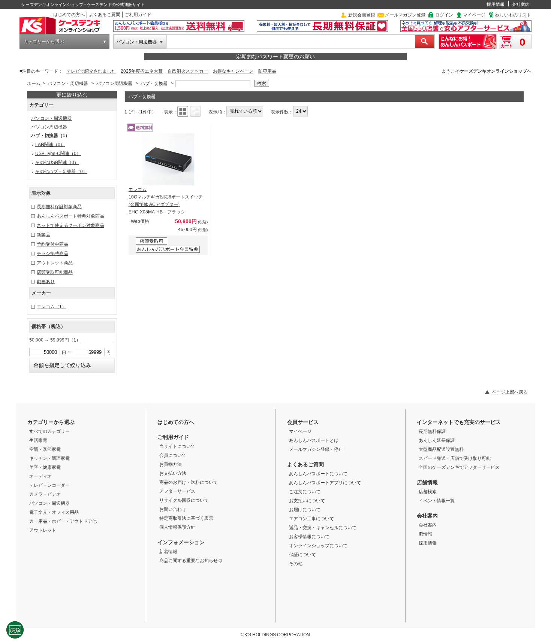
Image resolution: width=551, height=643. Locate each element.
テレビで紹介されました (91, 71)
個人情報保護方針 (177, 527)
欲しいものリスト (513, 15)
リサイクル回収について (184, 500)
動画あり (46, 281)
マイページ (474, 15)
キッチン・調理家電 (49, 458)
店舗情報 (427, 482)
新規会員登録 (361, 15)
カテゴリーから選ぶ (44, 41)
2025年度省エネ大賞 (142, 71)
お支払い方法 (172, 473)
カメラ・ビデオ (45, 494)
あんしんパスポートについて (318, 473)
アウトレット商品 (55, 263)
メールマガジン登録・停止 (316, 449)
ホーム (33, 83)
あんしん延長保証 (437, 440)
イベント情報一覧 (437, 500)
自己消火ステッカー (188, 71)
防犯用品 (267, 71)
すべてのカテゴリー (49, 431)
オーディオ (40, 476)
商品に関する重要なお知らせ (188, 560)
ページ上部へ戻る (510, 392)
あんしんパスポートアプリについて (325, 482)
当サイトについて (177, 446)
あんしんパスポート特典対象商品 (70, 216)
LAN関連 (50, 144)
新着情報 (168, 551)
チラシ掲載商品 (52, 253)
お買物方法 (170, 464)
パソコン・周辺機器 (136, 42)
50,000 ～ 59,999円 (55, 340)
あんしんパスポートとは (313, 440)
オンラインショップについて (318, 545)
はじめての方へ (69, 14)
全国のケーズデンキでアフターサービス (459, 467)
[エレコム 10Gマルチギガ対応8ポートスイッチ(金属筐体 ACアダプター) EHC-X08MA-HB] (168, 159)
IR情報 (425, 534)
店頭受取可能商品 (55, 272)
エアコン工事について (311, 518)
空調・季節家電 (45, 449)
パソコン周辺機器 (114, 83)
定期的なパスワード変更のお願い (275, 57)
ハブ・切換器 (155, 83)
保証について (302, 554)
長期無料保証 (432, 431)
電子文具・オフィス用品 (54, 512)
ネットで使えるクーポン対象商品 (70, 225)
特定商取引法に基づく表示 (186, 518)
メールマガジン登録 (405, 15)
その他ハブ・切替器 (61, 171)
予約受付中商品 (52, 244)
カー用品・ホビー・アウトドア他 (63, 521)
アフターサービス (177, 491)
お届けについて (304, 509)
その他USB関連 (57, 162)
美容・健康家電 (45, 467)
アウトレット (42, 530)
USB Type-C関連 (58, 153)
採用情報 (496, 4)
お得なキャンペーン (233, 71)
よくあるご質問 (104, 14)
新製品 (43, 234)
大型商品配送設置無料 (441, 449)
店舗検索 (428, 491)
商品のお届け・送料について (188, 482)
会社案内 (521, 4)
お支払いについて (307, 500)
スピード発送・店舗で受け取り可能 (455, 458)
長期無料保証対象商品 (59, 206)
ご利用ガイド (137, 14)
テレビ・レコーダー (49, 485)
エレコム (51, 306)
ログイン (444, 15)
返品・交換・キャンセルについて (322, 527)
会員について (172, 455)
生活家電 (38, 440)
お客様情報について (309, 536)
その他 (295, 563)
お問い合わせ (172, 509)
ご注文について (304, 491)
